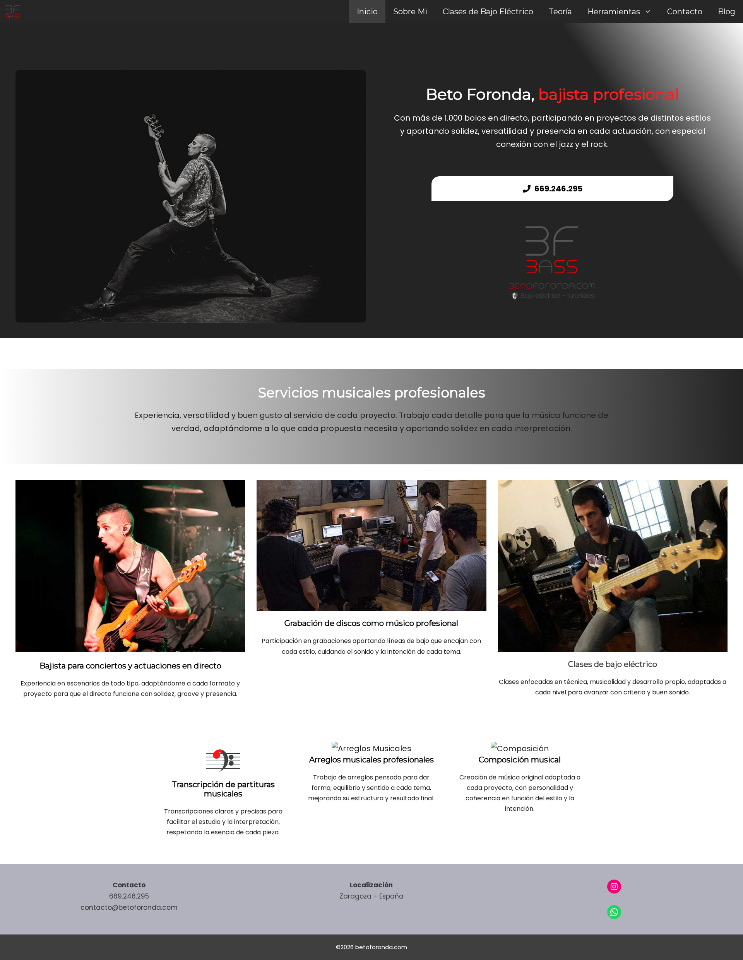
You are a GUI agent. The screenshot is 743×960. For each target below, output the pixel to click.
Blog (726, 11)
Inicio (367, 11)
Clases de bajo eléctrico (612, 664)
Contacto (684, 11)
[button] (649, 11)
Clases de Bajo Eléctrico (488, 11)
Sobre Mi (410, 11)
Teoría (560, 11)
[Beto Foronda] (13, 11)
